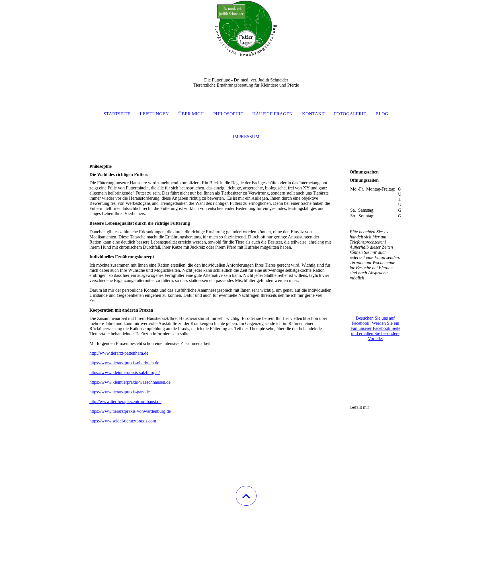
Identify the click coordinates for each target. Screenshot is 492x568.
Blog (382, 113)
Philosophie (228, 113)
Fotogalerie (350, 113)
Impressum (246, 136)
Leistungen (154, 113)
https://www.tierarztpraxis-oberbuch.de (124, 362)
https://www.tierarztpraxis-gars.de (119, 391)
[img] (246, 28)
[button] (246, 496)
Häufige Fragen (272, 113)
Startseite (117, 113)
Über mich (191, 113)
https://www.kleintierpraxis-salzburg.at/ (124, 372)
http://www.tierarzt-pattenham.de (118, 353)
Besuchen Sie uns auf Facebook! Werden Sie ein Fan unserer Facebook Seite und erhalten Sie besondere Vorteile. (375, 328)
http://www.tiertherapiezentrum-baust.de (125, 401)
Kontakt (313, 113)
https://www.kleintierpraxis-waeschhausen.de (130, 382)
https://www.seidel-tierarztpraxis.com (122, 420)
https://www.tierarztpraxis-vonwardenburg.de (130, 411)
